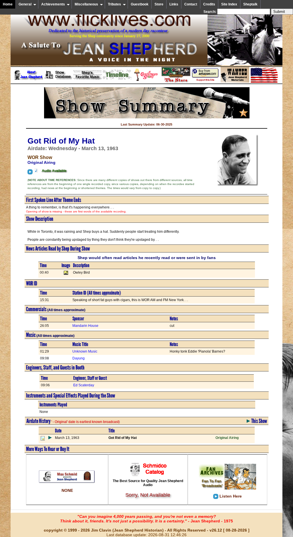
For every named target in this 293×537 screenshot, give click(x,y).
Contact (190, 4)
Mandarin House (85, 326)
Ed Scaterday (83, 385)
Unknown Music (84, 351)
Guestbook (140, 4)
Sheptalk (250, 4)
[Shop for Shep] (176, 81)
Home (8, 4)
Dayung (78, 358)
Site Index (229, 4)
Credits (209, 4)
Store (159, 4)
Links (173, 4)
